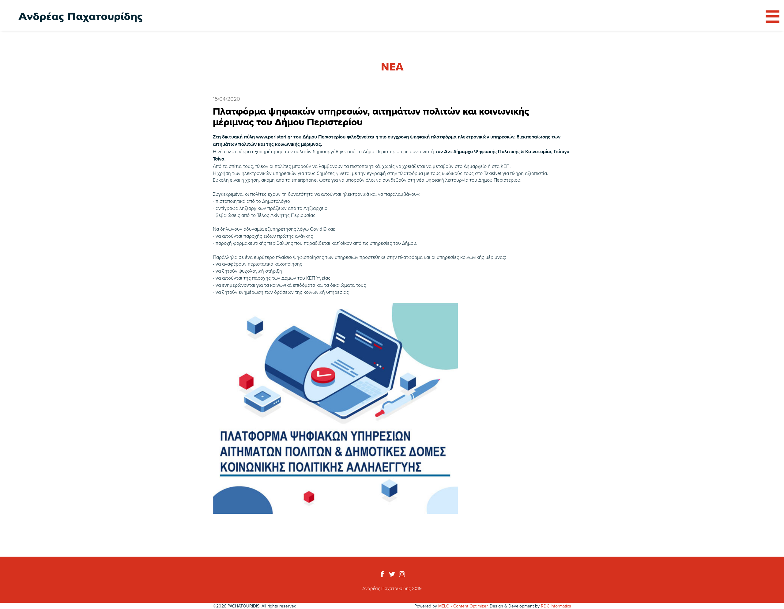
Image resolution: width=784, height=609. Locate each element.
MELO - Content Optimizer (463, 606)
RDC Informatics (556, 606)
